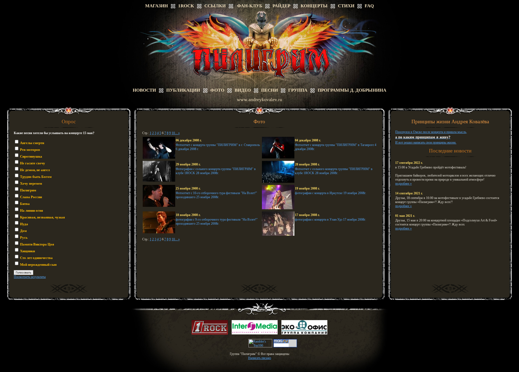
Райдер (281, 5)
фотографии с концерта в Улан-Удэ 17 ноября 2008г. (330, 219)
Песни (269, 90)
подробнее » (403, 183)
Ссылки (215, 5)
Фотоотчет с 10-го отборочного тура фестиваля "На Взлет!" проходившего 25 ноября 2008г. (216, 195)
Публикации (183, 90)
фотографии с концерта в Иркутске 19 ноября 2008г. (330, 193)
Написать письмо (259, 358)
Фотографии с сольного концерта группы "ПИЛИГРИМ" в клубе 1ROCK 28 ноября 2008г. (216, 171)
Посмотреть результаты (30, 277)
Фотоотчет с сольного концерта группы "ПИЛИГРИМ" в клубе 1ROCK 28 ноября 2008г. (333, 171)
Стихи (346, 5)
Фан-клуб (249, 5)
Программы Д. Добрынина (352, 90)
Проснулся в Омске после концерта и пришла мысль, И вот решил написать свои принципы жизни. (431, 137)
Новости (144, 90)
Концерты (314, 5)
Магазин (156, 5)
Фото (217, 90)
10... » (176, 133)
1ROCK (186, 5)
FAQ (369, 5)
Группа (297, 90)
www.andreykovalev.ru (259, 99)
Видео (243, 90)
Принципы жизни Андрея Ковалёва (450, 121)
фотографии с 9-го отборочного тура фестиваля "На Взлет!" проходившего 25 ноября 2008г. (217, 221)
